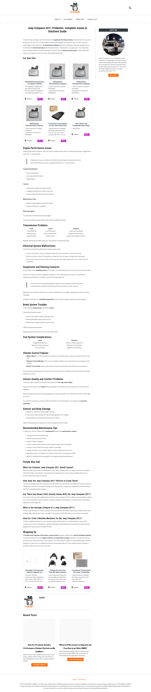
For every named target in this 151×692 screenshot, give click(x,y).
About (74, 679)
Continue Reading (39, 665)
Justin (42, 597)
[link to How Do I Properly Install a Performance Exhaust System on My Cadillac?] (39, 630)
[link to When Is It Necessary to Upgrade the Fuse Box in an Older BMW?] (75, 630)
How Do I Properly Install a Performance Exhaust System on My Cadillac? (39, 648)
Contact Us (91, 19)
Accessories (68, 19)
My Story (113, 75)
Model (57, 19)
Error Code (80, 19)
